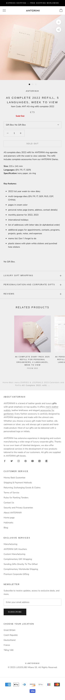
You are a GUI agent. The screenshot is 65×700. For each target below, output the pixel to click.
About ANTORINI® (13, 512)
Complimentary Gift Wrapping (18, 559)
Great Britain (9, 630)
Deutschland (9, 640)
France (7, 645)
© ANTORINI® (32, 663)
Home (5, 382)
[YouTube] (32, 461)
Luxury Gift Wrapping (18, 275)
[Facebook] (5, 461)
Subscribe (15, 612)
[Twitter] (12, 461)
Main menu (14, 382)
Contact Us (9, 502)
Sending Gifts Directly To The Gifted (20, 564)
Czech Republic (11, 635)
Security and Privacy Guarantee (18, 507)
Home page (9, 517)
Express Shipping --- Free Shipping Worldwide (32, 3)
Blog (6, 527)
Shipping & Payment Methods (18, 482)
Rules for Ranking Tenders (16, 497)
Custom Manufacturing (14, 554)
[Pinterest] (25, 461)
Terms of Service (11, 492)
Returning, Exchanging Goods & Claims (22, 487)
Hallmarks (8, 522)
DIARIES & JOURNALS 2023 (35, 382)
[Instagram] (19, 461)
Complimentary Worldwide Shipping (21, 569)
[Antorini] (33, 10)
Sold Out (32, 144)
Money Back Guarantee (14, 477)
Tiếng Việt (8, 650)
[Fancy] (46, 461)
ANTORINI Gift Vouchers (15, 549)
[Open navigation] (4, 10)
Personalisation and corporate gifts (29, 285)
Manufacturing (10, 544)
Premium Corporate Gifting (16, 574)
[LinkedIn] (39, 461)
